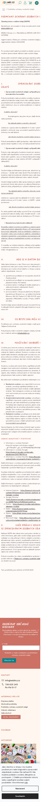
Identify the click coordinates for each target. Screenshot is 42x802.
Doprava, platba (7, 701)
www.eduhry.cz (7, 28)
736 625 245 (11, 684)
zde (26, 782)
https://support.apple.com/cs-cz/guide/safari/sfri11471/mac (20, 510)
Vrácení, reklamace (8, 710)
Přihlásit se (9, 660)
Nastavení (20, 788)
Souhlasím (20, 796)
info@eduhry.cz (23, 333)
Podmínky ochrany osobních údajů (14, 707)
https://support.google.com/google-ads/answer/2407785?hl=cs (20, 453)
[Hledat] (20, 3)
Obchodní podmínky (9, 704)
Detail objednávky (11, 717)
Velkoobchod (6, 713)
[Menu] (36, 3)
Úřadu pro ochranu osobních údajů (27, 559)
